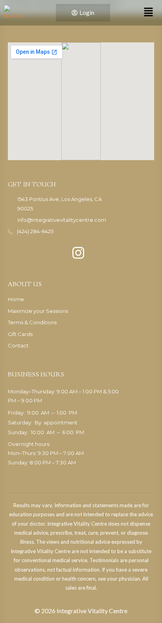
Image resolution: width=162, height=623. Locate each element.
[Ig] (78, 250)
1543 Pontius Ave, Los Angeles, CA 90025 (59, 203)
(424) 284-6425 (35, 231)
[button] (148, 12)
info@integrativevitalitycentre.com (61, 220)
